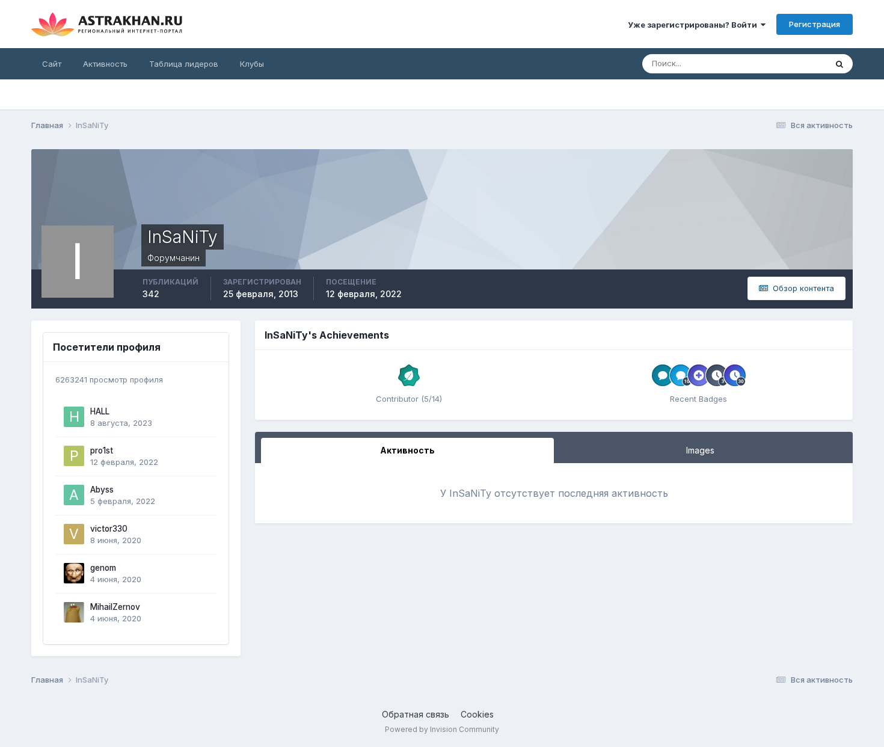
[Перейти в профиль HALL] (74, 417)
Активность (105, 64)
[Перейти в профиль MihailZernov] (74, 612)
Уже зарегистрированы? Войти (694, 24)
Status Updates (782, 63)
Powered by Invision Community (442, 729)
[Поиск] (839, 63)
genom (103, 568)
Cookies (477, 714)
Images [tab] (700, 450)
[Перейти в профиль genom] (74, 573)
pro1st (101, 450)
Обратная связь (415, 714)
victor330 (108, 528)
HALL (99, 411)
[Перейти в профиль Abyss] (74, 495)
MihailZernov (115, 607)
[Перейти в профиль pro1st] (74, 456)
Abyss (102, 489)
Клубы (252, 64)
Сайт (51, 64)
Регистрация (814, 24)
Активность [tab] (407, 450)
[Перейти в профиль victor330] (74, 534)
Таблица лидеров (183, 64)
